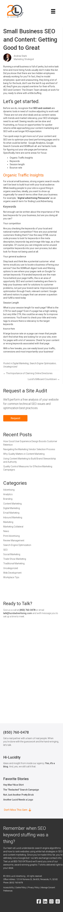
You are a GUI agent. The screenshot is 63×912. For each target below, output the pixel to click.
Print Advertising (11, 536)
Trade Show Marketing (14, 559)
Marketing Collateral (13, 526)
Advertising (9, 489)
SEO (5, 549)
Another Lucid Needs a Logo (18, 799)
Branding (7, 499)
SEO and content (42, 108)
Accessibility (8, 887)
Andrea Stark (20, 56)
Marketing (8, 522)
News (6, 531)
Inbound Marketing (12, 517)
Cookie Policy (20, 887)
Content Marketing (12, 503)
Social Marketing (11, 554)
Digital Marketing (21, 363)
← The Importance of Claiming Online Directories (27, 373)
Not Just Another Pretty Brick (18, 794)
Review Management (13, 540)
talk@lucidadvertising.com (17, 613)
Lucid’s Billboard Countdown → (44, 379)
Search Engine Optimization (43, 363)
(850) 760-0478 (27, 610)
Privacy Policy (33, 887)
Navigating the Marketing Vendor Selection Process (29, 449)
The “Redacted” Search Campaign (21, 789)
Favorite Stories (16, 779)
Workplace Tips (11, 577)
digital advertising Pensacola (33, 198)
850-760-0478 (20, 861)
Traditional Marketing (14, 563)
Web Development (12, 572)
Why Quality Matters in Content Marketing (24, 454)
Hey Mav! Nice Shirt (13, 784)
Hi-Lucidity (12, 757)
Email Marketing (11, 512)
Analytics (8, 494)
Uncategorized (10, 366)
